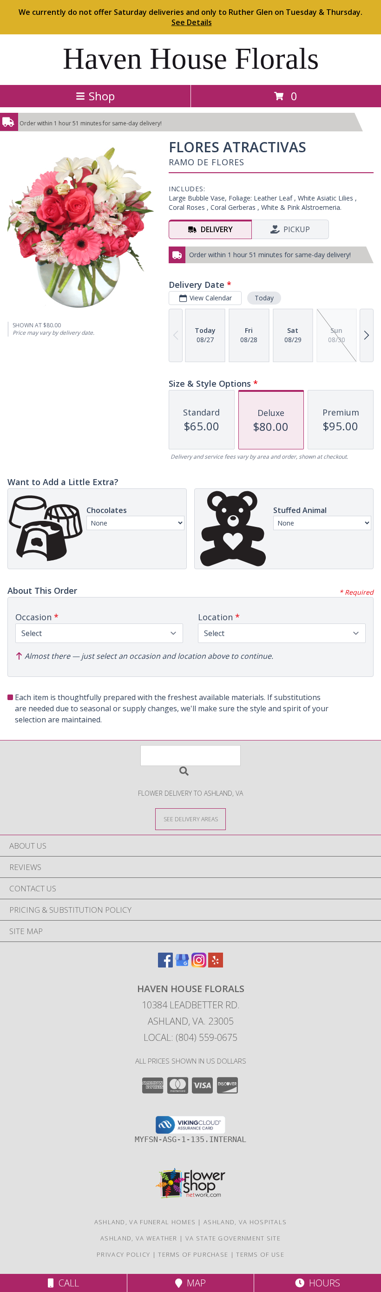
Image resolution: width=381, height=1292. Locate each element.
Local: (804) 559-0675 (190, 1037)
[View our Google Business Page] (182, 964)
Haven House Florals (191, 58)
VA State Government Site (233, 1238)
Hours (322, 1283)
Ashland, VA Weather (138, 1238)
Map (194, 1283)
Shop (102, 96)
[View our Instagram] (198, 964)
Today (264, 297)
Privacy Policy (123, 1254)
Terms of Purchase (193, 1254)
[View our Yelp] (215, 964)
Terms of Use (260, 1254)
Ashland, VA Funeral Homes (145, 1222)
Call (66, 1283)
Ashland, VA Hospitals (245, 1222)
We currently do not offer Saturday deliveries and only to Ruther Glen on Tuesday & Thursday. (190, 17)
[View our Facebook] (165, 964)
